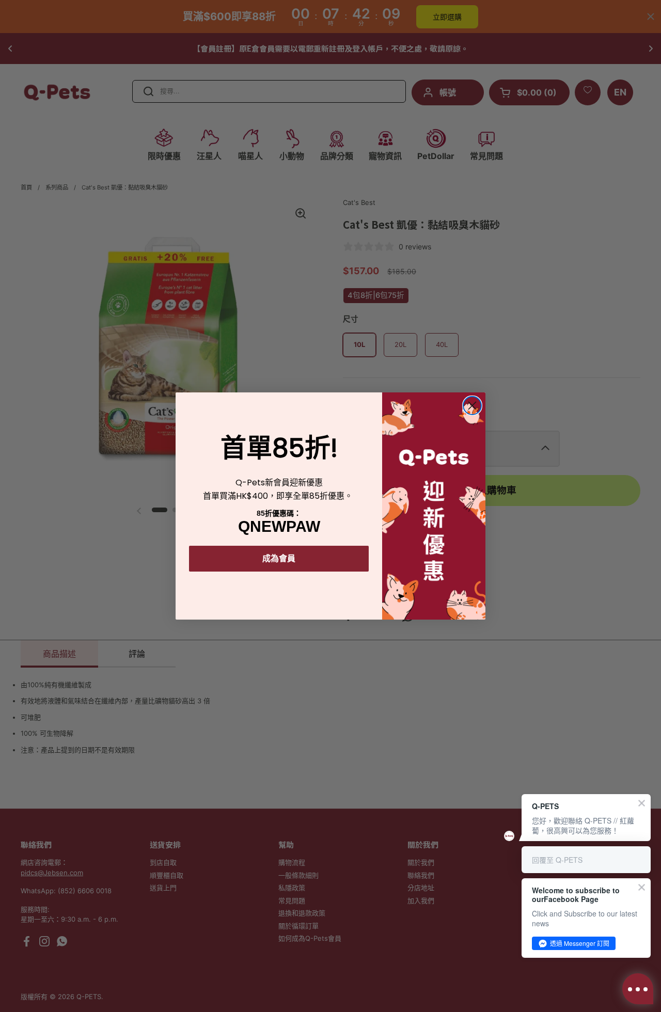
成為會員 (278, 558)
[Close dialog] (472, 406)
